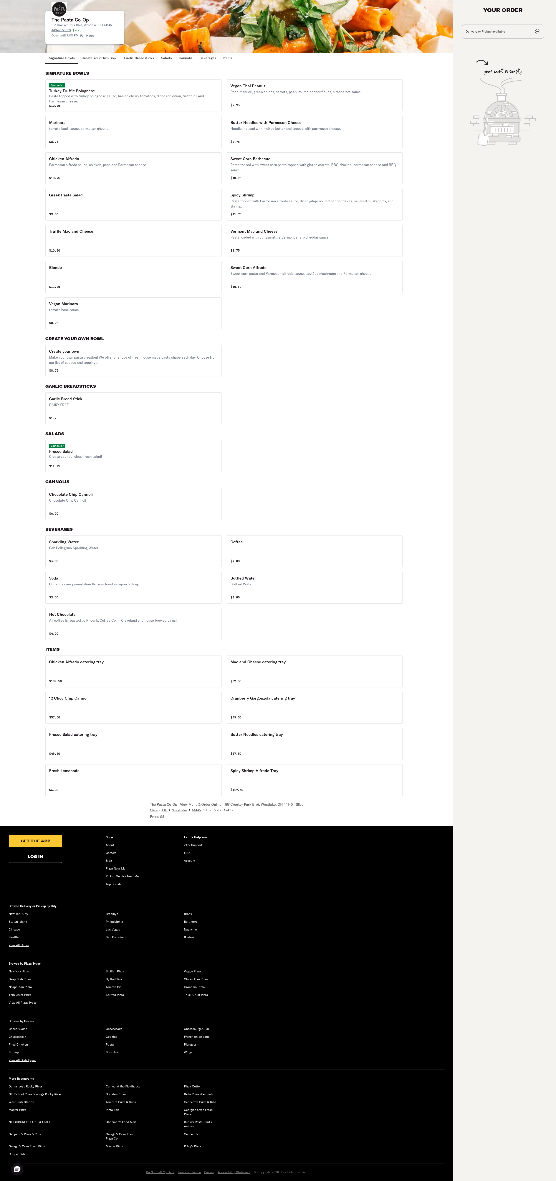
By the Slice (114, 979)
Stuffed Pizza (115, 995)
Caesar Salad (18, 1029)
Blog (109, 861)
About (110, 845)
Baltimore (190, 922)
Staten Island (18, 922)
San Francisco (116, 937)
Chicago (14, 929)
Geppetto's (191, 1134)
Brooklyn (112, 914)
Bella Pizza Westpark (198, 1094)
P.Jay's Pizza (192, 1146)
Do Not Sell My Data (160, 1172)
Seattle (13, 937)
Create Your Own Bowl (99, 58)
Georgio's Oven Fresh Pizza (27, 1146)
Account (189, 861)
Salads (166, 58)
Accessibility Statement (234, 1172)
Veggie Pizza (192, 971)
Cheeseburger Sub (196, 1029)
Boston (189, 937)
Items (227, 58)
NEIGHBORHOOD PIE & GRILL (30, 1122)
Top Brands (113, 884)
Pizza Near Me (115, 868)
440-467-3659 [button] (61, 30)
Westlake (179, 810)
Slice (154, 810)
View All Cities (19, 945)
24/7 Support (193, 845)
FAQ (187, 853)
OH (164, 810)
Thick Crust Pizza (196, 995)
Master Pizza (17, 1110)
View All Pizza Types (22, 1003)
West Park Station (21, 1102)
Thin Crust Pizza (20, 995)
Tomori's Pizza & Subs (121, 1102)
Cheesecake (114, 1029)
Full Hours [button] (87, 36)
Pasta (110, 1044)
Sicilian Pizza (115, 971)
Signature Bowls (62, 58)
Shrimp (14, 1052)
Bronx (188, 914)
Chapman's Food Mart (121, 1122)
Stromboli (112, 1052)
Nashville (190, 929)
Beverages (207, 58)
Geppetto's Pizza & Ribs (200, 1102)
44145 (196, 810)
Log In (35, 856)
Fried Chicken (18, 1044)
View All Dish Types (22, 1060)
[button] (133, 95)
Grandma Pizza (194, 987)
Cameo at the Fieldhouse (123, 1086)
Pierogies (190, 1044)
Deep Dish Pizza (20, 979)
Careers (111, 853)
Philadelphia (114, 922)
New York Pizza (19, 971)
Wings (188, 1052)
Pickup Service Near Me (122, 876)
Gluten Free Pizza (196, 979)
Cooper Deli (17, 1154)
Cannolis (185, 58)
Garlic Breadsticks (139, 58)
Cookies (111, 1037)
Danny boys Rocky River (25, 1086)
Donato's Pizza (116, 1094)
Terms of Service (189, 1172)
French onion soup (197, 1037)
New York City (18, 914)
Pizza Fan (112, 1110)
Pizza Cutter (192, 1086)
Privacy (209, 1172)
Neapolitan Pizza (20, 987)
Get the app (35, 840)
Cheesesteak (17, 1037)
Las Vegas (113, 929)
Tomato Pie (113, 987)
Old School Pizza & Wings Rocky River (35, 1094)
